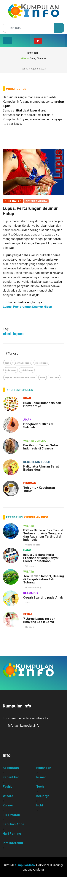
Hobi (39, 805)
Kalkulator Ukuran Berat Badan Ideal (41, 467)
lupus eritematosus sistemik (20, 377)
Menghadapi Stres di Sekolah (38, 425)
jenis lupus (10, 370)
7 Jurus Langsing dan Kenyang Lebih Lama (39, 620)
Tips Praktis (11, 815)
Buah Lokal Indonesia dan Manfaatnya (42, 404)
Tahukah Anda (13, 824)
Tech (40, 786)
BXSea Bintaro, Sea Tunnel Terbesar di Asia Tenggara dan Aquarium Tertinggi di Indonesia (43, 534)
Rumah (41, 777)
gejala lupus (27, 370)
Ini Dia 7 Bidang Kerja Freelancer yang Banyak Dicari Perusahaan (41, 557)
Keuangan (43, 768)
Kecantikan (11, 777)
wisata (28, 525)
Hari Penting (12, 833)
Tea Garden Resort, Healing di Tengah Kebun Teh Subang (43, 579)
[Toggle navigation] (7, 40)
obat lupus (13, 333)
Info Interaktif (13, 843)
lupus (8, 362)
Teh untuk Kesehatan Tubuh (39, 489)
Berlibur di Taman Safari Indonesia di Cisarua (41, 446)
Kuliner (8, 805)
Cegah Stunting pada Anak (43, 597)
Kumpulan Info (25, 865)
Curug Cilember (33, 58)
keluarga (31, 592)
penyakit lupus (23, 362)
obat (42, 377)
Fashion (8, 786)
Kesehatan (13, 201)
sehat (28, 614)
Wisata (8, 796)
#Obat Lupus (16, 88)
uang (27, 550)
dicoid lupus (41, 362)
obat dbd (54, 377)
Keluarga (43, 796)
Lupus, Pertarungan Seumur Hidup (30, 210)
